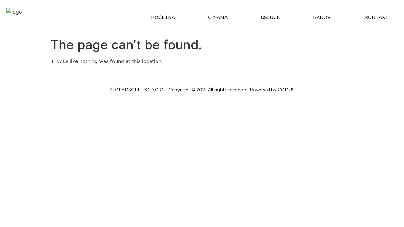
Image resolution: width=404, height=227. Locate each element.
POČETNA (163, 17)
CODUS (286, 90)
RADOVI (322, 17)
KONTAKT (376, 17)
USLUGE (270, 17)
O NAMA (218, 17)
